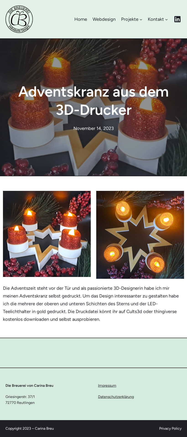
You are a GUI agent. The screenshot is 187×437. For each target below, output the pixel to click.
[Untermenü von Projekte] (141, 19)
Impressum (107, 385)
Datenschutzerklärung (116, 397)
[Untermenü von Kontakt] (166, 19)
